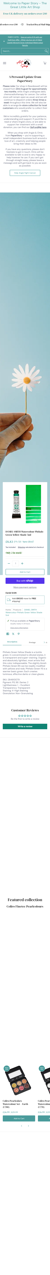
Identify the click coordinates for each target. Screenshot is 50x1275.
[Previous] (22, 1126)
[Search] (46, 51)
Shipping (21, 547)
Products (17, 609)
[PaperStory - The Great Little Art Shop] (24, 63)
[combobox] (23, 51)
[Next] (44, 642)
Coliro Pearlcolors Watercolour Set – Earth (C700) (15, 1104)
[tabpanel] (25, 674)
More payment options (25, 587)
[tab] (12, 642)
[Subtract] (9, 563)
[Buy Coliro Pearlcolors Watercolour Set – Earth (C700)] (19, 1081)
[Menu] (4, 63)
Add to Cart (25, 572)
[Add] (22, 563)
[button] (44, 63)
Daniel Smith (11, 593)
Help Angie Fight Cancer (25, 173)
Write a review (25, 726)
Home (8, 609)
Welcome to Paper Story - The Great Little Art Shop (25, 5)
